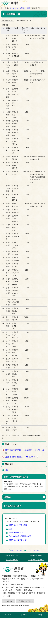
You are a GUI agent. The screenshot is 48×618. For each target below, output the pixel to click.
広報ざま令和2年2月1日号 (18, 540)
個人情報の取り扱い (12, 560)
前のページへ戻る (16, 550)
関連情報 (9, 464)
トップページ (14, 8)
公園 (28, 8)
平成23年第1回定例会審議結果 (20, 536)
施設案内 (23, 8)
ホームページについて (12, 555)
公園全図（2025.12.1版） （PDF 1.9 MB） (20, 457)
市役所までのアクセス (26, 601)
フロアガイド (9, 601)
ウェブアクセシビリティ (36, 560)
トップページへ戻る (33, 550)
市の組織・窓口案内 (12, 506)
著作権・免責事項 (36, 555)
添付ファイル (10, 444)
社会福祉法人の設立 (16, 532)
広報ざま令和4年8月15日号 (19, 525)
